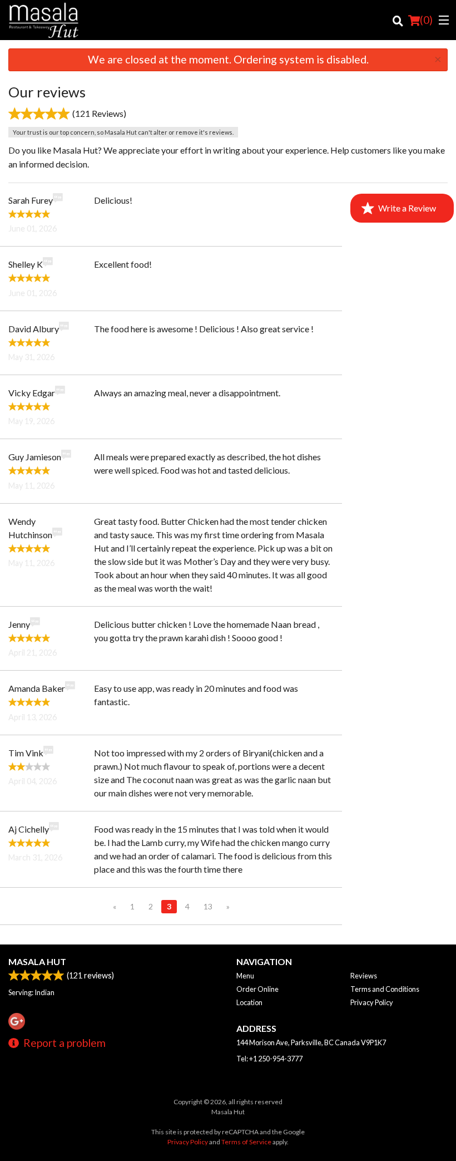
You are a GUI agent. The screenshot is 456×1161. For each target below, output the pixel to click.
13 (208, 906)
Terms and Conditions (384, 989)
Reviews (363, 975)
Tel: (269, 1058)
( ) (426, 19)
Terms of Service (246, 1142)
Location (249, 1002)
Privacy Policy (371, 1002)
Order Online (257, 989)
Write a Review (407, 208)
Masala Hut (37, 961)
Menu (245, 975)
